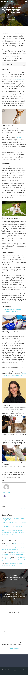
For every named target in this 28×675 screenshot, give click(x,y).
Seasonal (15, 437)
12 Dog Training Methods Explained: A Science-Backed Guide (12, 527)
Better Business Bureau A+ (19, 670)
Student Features (12, 409)
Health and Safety (12, 468)
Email (3, 637)
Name (4, 631)
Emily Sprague (4, 437)
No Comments (20, 409)
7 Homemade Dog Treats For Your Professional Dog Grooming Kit (13, 559)
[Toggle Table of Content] (23, 64)
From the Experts (22, 407)
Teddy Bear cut (20, 137)
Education (17, 407)
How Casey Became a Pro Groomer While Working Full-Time (13, 519)
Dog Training (22, 466)
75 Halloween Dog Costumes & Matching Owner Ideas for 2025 (13, 533)
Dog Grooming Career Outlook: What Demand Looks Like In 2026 (14, 523)
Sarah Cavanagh (5, 466)
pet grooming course (18, 79)
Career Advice (11, 19)
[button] (26, 1)
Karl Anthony (10, 466)
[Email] (4, 496)
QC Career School (5, 407)
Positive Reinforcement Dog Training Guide (13, 530)
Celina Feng (6, 18)
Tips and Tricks (19, 468)
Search (3, 506)
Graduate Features (5, 409)
